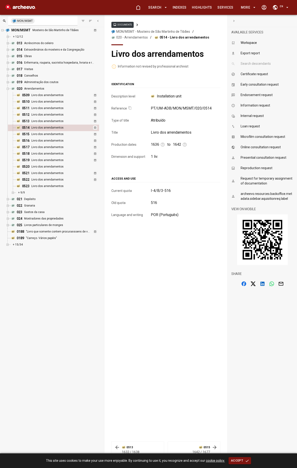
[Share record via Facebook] (244, 283)
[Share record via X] (253, 283)
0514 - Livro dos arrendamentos (184, 37)
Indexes (180, 7)
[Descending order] (90, 21)
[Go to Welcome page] (138, 7)
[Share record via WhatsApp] (271, 283)
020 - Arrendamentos (132, 37)
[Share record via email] (281, 283)
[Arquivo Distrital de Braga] (21, 8)
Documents (122, 24)
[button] (157, 7)
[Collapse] (98, 21)
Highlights (202, 7)
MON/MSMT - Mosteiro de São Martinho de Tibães (153, 31)
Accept (237, 460)
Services (225, 7)
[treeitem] (58, 128)
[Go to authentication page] (264, 7)
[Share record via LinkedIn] (262, 283)
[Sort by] (83, 21)
